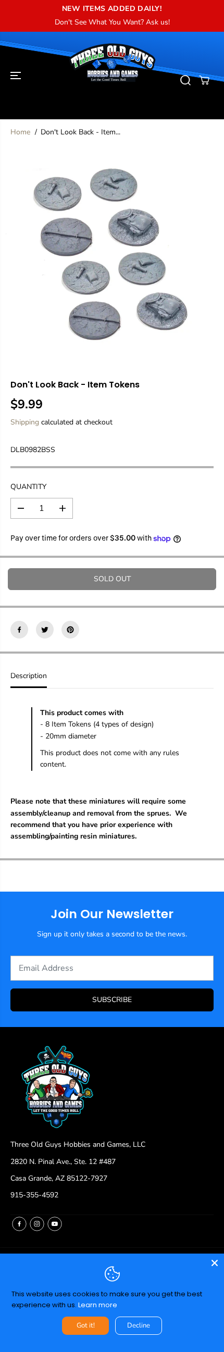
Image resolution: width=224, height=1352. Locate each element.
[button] (16, 75)
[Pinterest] (70, 630)
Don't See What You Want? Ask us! (112, 22)
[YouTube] (55, 1224)
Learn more (97, 1305)
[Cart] (204, 80)
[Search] (185, 80)
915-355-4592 (34, 1195)
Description (28, 676)
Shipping (24, 422)
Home (20, 132)
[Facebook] (19, 630)
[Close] (214, 1263)
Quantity (28, 487)
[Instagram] (37, 1224)
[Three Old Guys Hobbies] (112, 80)
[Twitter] (45, 630)
